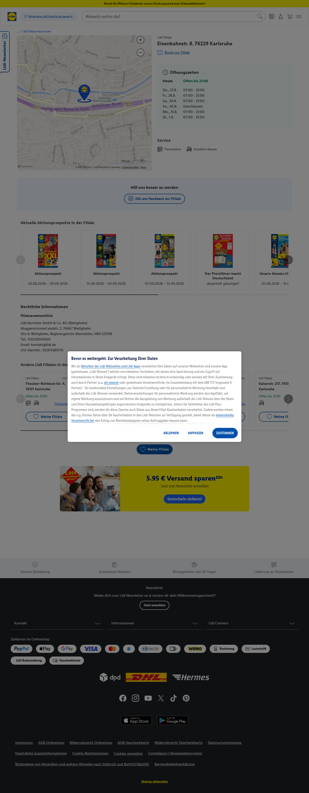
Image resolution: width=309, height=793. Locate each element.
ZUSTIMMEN (225, 433)
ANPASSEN (195, 433)
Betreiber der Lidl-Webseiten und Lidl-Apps (110, 366)
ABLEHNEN (171, 433)
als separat (111, 382)
